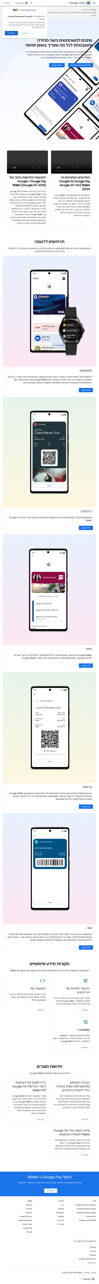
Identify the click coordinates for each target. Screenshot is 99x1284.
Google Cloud (27, 1224)
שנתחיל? (11, 33)
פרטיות (86, 1273)
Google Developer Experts (86, 1213)
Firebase (28, 1213)
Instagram (60, 1213)
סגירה (25, 33)
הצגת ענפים (57, 65)
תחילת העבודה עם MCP (80, 65)
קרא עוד (84, 1119)
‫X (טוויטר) (60, 1220)
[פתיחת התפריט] (94, 3)
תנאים (94, 1273)
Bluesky (61, 1209)
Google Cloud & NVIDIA (87, 1220)
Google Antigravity (25, 1220)
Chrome (29, 1209)
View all (29, 1232)
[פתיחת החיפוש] (31, 2)
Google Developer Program (86, 1205)
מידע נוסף (86, 390)
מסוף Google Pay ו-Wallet (50, 1177)
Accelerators (91, 1216)
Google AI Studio (25, 1216)
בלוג (62, 1205)
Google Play (27, 1228)
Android (29, 1205)
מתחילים (50, 1191)
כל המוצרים (92, 1263)
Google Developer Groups (86, 1209)
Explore (85, 1010)
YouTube (60, 1224)
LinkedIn (61, 1216)
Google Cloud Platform (87, 1259)
